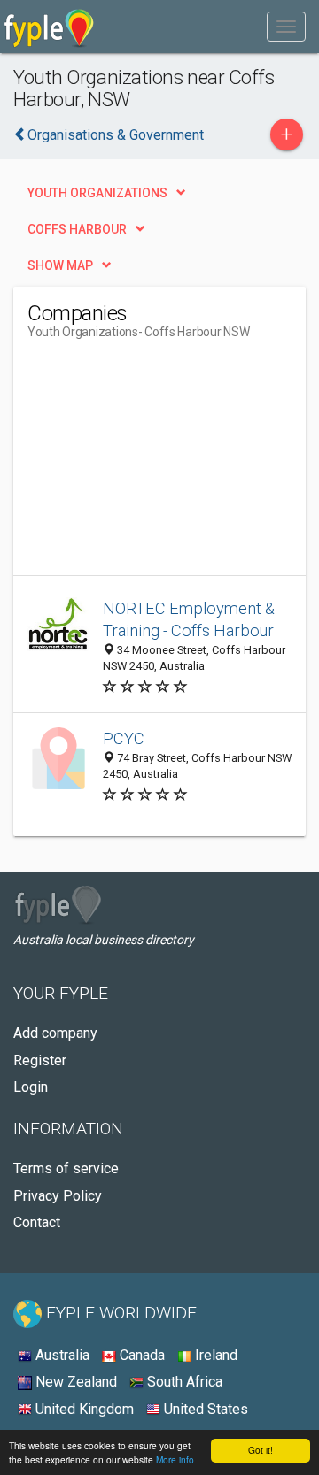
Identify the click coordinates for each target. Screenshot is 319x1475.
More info (175, 1459)
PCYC (123, 738)
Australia (60, 1355)
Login (30, 1087)
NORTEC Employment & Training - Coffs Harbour (189, 620)
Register (39, 1060)
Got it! (260, 1449)
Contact (36, 1222)
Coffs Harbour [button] (77, 229)
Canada (140, 1355)
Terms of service (66, 1168)
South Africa (183, 1381)
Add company (55, 1033)
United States (204, 1409)
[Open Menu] (286, 27)
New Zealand (74, 1381)
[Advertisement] (160, 464)
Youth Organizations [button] (97, 193)
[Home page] (49, 26)
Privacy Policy (57, 1195)
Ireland (214, 1355)
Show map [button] (60, 265)
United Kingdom (83, 1409)
